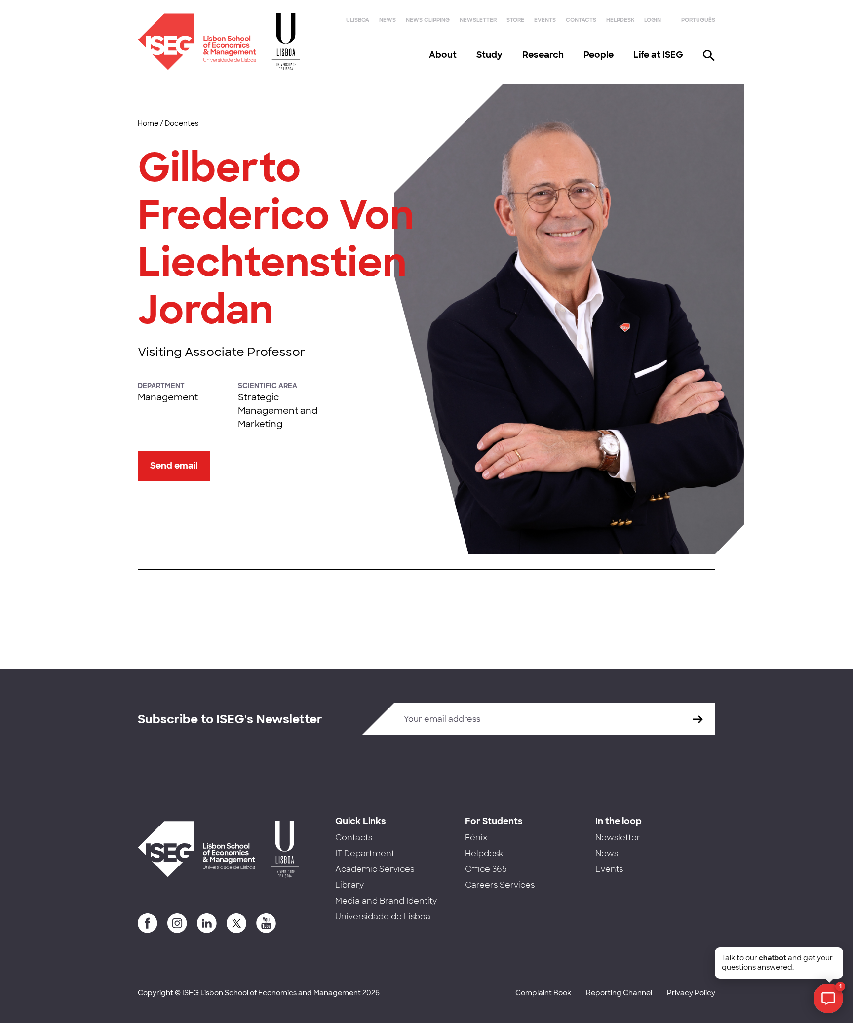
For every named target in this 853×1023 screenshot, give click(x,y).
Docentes (181, 123)
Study (489, 55)
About (443, 55)
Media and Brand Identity (386, 901)
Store (515, 19)
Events (545, 19)
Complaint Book (543, 992)
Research (543, 55)
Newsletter (478, 19)
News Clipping (428, 19)
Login (652, 19)
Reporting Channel (619, 992)
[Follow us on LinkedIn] (207, 923)
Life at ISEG (658, 55)
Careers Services (500, 885)
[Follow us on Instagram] (177, 923)
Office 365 (486, 869)
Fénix (476, 837)
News (387, 19)
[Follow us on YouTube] (266, 923)
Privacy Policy (691, 992)
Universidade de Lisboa (382, 916)
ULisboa (357, 19)
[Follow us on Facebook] (147, 923)
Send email (173, 466)
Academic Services (374, 869)
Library (349, 885)
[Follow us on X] (236, 923)
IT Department (364, 853)
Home (148, 123)
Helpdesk (620, 19)
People (598, 55)
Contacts (581, 19)
